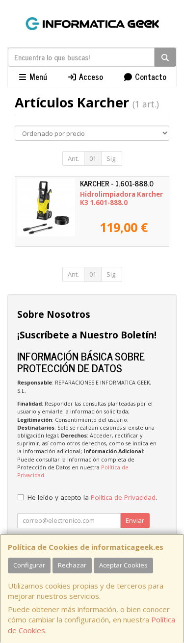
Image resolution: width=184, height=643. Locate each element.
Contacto (149, 76)
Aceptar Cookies (123, 565)
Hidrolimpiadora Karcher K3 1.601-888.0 (121, 198)
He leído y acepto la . (92, 497)
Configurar (29, 565)
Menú (37, 76)
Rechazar (72, 565)
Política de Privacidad (123, 497)
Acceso (90, 76)
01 (92, 158)
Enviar (135, 520)
